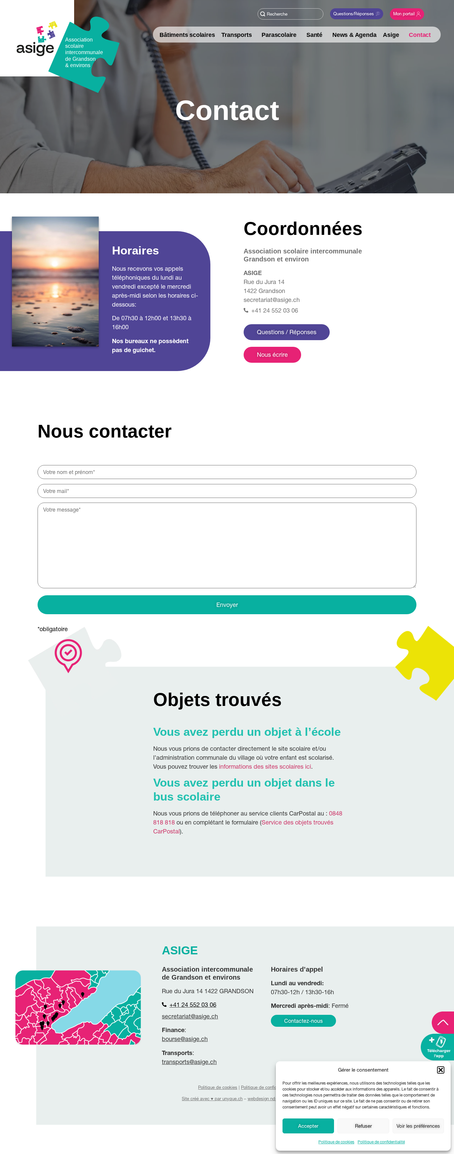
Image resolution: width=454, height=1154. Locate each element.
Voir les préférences (418, 1126)
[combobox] (290, 14)
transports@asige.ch (189, 1062)
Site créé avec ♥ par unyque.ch (212, 1098)
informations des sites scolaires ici (265, 766)
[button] (440, 1070)
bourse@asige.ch (185, 1039)
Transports (236, 35)
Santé (314, 35)
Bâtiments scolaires (187, 35)
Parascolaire (279, 35)
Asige (391, 35)
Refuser (363, 1126)
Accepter (308, 1126)
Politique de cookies (336, 1141)
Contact (420, 35)
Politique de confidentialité (381, 1141)
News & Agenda (354, 35)
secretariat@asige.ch (272, 300)
